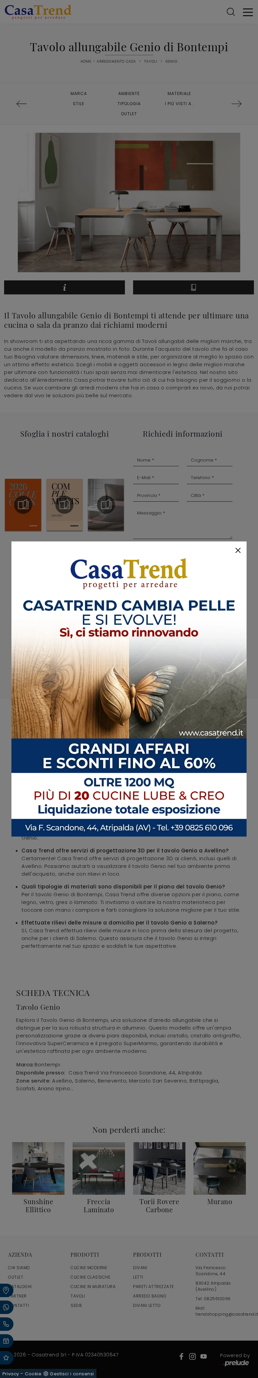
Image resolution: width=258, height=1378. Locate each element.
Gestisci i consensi (72, 1374)
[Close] (238, 550)
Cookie (33, 1374)
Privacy (10, 1374)
